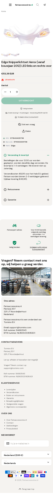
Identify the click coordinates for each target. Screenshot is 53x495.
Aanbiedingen (12, 425)
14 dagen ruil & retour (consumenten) (38, 248)
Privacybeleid (12, 428)
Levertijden (11, 389)
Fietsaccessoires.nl (30, 480)
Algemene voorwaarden (16, 407)
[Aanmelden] (45, 443)
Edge (13, 146)
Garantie (10, 398)
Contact (10, 423)
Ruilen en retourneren (15, 395)
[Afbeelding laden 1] (6, 54)
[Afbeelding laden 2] (15, 54)
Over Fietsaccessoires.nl (16, 420)
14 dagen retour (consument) (28, 117)
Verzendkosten (12, 392)
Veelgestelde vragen (14, 404)
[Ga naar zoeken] (37, 5)
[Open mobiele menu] (10, 5)
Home (3, 11)
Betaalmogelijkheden (15, 401)
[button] (45, 5)
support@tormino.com (14, 368)
